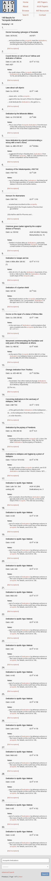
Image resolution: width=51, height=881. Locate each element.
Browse (25, 10)
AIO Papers (42, 2)
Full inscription (13, 48)
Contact (42, 15)
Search (26, 15)
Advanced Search (8, 872)
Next (20, 877)
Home (25, 2)
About (25, 6)
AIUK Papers (42, 6)
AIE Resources (42, 10)
